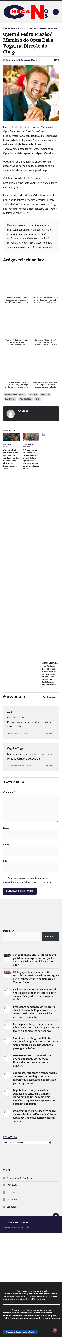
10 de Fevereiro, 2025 (19, 765)
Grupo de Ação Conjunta (20, 1177)
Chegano (10, 59)
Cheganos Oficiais (27, 28)
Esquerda (12, 1206)
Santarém (10, 399)
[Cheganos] (31, 12)
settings (40, 1299)
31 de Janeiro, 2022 (18, 733)
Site (5, 861)
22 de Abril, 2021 (28, 59)
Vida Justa (12, 1192)
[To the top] (56, 1216)
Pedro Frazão (48, 28)
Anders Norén (21, 1227)
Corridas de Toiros (15, 394)
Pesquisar (8, 930)
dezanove (12, 1199)
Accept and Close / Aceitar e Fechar (20, 1332)
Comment (9, 792)
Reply (52, 733)
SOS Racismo (13, 1185)
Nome (7, 828)
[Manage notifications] (55, 1330)
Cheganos (9, 28)
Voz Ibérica (26, 399)
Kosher (33, 394)
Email (7, 844)
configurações (53, 1318)
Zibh (38, 399)
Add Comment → (51, 697)
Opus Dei (45, 394)
